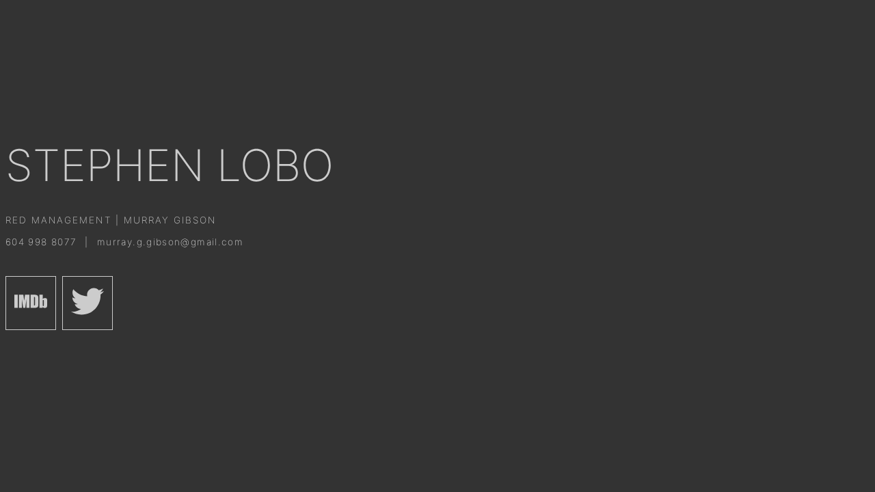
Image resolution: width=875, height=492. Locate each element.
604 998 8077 (43, 241)
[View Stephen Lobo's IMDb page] (30, 303)
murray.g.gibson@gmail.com (170, 241)
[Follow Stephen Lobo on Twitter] (87, 303)
